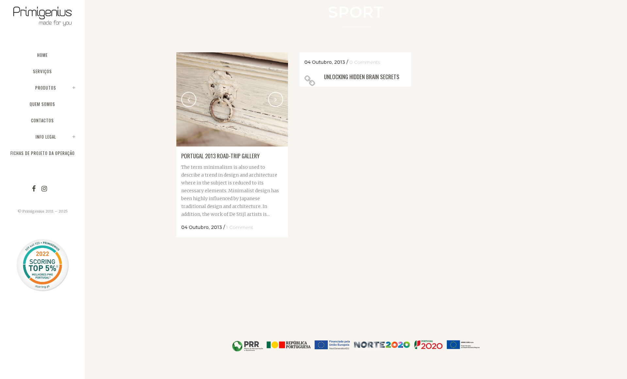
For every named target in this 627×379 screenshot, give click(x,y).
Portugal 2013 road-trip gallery (220, 156)
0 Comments (364, 62)
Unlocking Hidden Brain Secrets (361, 77)
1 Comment (239, 227)
